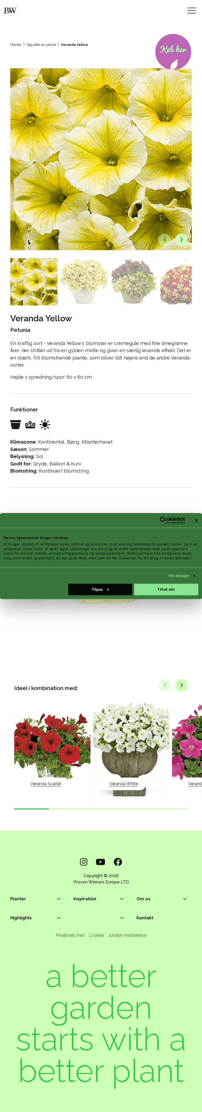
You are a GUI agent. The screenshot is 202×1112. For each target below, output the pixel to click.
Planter (16, 45)
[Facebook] (118, 862)
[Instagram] (83, 862)
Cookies (96, 935)
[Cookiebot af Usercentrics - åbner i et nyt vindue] (162, 520)
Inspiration (84, 898)
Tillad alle (166, 589)
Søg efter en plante (41, 45)
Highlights (21, 917)
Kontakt (145, 917)
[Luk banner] (196, 520)
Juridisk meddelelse (127, 935)
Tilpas (97, 589)
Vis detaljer (179, 576)
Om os (143, 898)
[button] (164, 240)
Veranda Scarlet (46, 783)
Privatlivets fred (70, 935)
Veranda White (123, 783)
